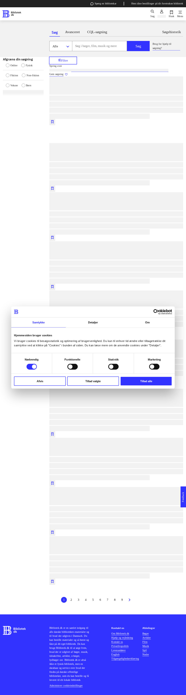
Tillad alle (146, 381)
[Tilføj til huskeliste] (52, 122)
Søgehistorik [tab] (171, 32)
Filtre (64, 60)
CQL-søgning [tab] (97, 32)
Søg (138, 46)
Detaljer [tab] (93, 322)
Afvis (40, 381)
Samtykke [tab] (38, 322)
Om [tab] (147, 322)
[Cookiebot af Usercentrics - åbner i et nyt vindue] (156, 311)
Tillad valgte (93, 381)
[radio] (13, 65)
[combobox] (99, 46)
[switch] (72, 366)
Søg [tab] (55, 32)
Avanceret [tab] (72, 32)
